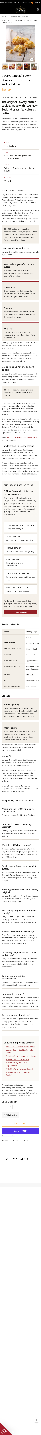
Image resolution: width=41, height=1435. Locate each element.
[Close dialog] (39, 705)
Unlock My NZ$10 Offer (14, 722)
